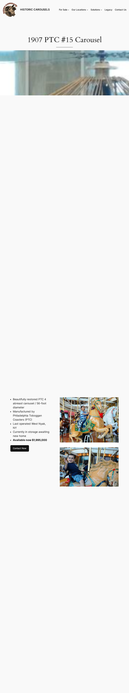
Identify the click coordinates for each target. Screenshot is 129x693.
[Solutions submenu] (101, 9)
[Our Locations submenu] (87, 9)
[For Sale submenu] (68, 9)
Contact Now (19, 448)
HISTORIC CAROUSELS (35, 9)
